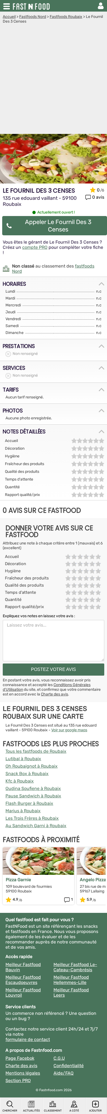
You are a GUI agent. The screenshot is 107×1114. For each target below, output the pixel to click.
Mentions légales (22, 1073)
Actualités (31, 1110)
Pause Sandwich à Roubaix (33, 796)
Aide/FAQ (64, 1073)
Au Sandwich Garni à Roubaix (35, 825)
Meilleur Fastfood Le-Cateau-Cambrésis (75, 967)
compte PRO (34, 247)
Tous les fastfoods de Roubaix (35, 751)
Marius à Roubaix (23, 810)
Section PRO (18, 1080)
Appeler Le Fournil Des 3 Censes (58, 225)
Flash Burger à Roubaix (29, 803)
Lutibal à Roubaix (23, 758)
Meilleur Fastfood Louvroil (23, 992)
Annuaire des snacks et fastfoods (32, 6)
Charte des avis (54, 694)
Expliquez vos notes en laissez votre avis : (39, 616)
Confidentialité (69, 1065)
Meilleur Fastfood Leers (71, 992)
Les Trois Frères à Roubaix (32, 818)
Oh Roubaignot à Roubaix (31, 766)
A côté (74, 1110)
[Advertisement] (53, 80)
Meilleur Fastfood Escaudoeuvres (23, 980)
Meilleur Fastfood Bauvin (23, 967)
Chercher (9, 1110)
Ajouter (95, 1110)
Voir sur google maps (69, 730)
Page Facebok (19, 1058)
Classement (53, 1110)
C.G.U (59, 1058)
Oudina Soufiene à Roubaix (33, 788)
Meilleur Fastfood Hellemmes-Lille (71, 980)
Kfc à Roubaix (19, 781)
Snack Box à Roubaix (27, 773)
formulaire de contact (27, 1039)
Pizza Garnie (18, 879)
